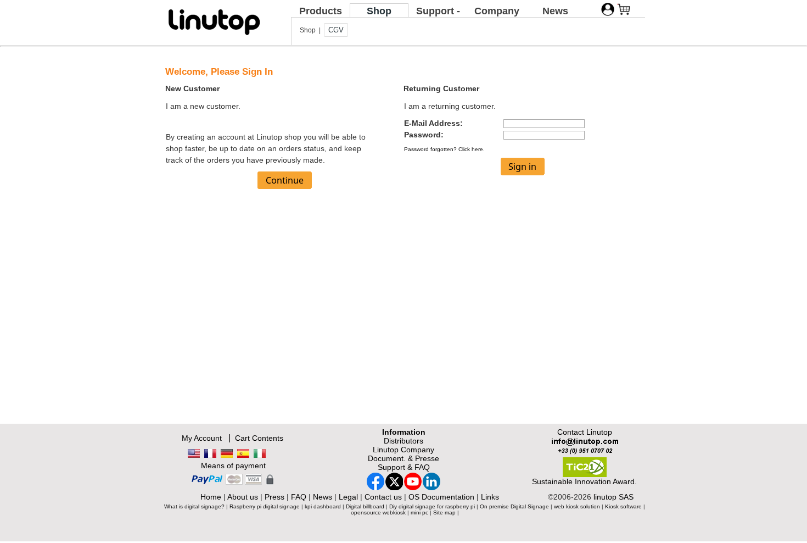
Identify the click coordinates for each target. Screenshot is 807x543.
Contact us (383, 496)
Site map (444, 512)
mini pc (419, 512)
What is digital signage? (194, 506)
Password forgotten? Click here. (444, 149)
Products (320, 10)
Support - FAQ (438, 16)
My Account (202, 438)
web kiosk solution (577, 506)
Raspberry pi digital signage (264, 506)
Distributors (403, 440)
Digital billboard (365, 506)
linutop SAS (613, 496)
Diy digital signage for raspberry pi (432, 506)
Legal (348, 496)
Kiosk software (623, 506)
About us (242, 496)
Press (274, 496)
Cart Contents (259, 438)
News (555, 10)
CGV (336, 30)
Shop (379, 10)
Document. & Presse (403, 458)
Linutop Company (403, 449)
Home (210, 496)
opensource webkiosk (378, 512)
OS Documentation (441, 496)
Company (496, 10)
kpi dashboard (323, 506)
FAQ (298, 496)
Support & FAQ (404, 467)
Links (490, 496)
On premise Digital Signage (514, 506)
